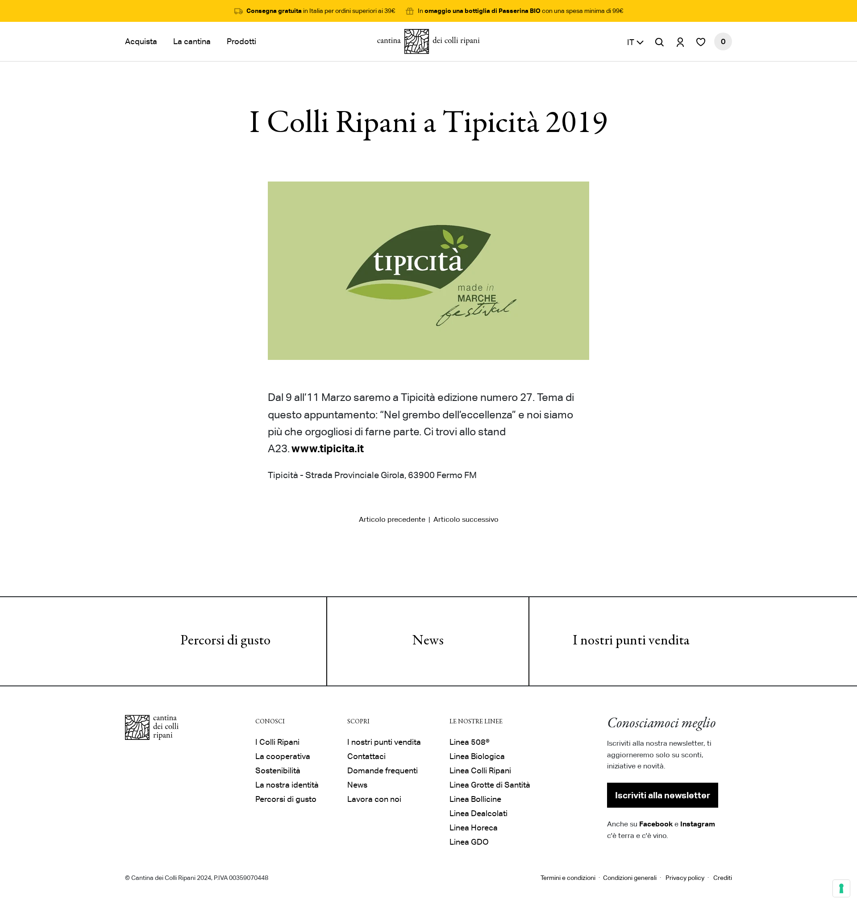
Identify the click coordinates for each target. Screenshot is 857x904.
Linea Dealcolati (478, 813)
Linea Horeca (473, 827)
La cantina (192, 41)
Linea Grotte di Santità (489, 784)
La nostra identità (287, 784)
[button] (635, 41)
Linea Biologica (477, 756)
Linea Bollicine (475, 799)
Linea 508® (469, 742)
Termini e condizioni (568, 877)
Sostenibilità (277, 770)
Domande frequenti (382, 770)
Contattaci (366, 756)
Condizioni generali (630, 877)
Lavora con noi (374, 799)
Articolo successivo (466, 519)
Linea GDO (469, 841)
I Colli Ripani (277, 742)
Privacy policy (685, 877)
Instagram (697, 823)
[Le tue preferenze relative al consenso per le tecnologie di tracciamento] (841, 888)
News (428, 641)
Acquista (141, 41)
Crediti (722, 877)
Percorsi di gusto (225, 641)
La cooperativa (282, 756)
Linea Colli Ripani (480, 770)
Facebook (656, 823)
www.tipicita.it (327, 448)
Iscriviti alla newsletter (662, 795)
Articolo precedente (392, 519)
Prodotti (241, 41)
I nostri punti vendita (631, 641)
